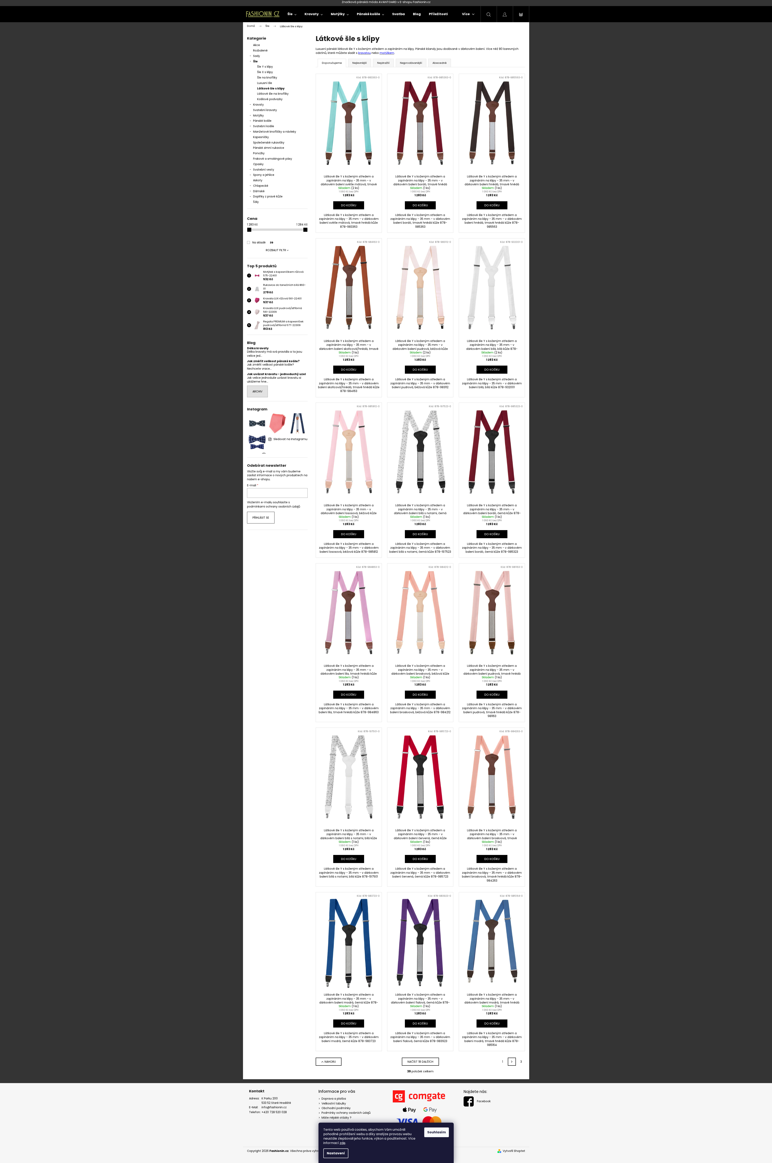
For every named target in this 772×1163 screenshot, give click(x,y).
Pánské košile (262, 121)
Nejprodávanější (411, 63)
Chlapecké (260, 186)
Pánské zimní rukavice (268, 148)
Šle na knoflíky (267, 78)
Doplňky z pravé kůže (268, 196)
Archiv (257, 391)
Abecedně (440, 63)
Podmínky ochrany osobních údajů (346, 1113)
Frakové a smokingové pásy (272, 159)
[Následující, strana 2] (512, 1062)
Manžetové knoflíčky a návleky (274, 132)
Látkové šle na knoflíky (273, 94)
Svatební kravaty (265, 110)
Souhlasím (436, 1132)
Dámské (259, 191)
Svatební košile (263, 126)
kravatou (364, 53)
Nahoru (330, 1062)
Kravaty (258, 105)
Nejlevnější (359, 63)
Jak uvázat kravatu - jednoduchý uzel (276, 374)
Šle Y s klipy (265, 67)
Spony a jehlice (263, 175)
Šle (255, 61)
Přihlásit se (260, 518)
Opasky (258, 164)
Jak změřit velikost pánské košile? (273, 361)
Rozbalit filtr (276, 250)
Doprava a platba (334, 1099)
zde (342, 1143)
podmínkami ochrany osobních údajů (273, 506)
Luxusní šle (264, 83)
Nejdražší (383, 63)
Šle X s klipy (265, 72)
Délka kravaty (258, 348)
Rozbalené (260, 50)
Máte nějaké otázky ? (336, 1118)
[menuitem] (292, 14)
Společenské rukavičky (268, 143)
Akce (256, 45)
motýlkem (387, 53)
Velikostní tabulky (334, 1103)
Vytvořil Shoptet (514, 1151)
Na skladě (262, 242)
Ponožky (259, 153)
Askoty (257, 180)
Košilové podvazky (270, 99)
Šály (256, 202)
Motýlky (258, 115)
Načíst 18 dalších (420, 1062)
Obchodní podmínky (336, 1108)
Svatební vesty (263, 170)
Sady (256, 56)
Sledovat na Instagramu (290, 439)
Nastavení (336, 1153)
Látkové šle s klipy (271, 88)
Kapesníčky (261, 137)
